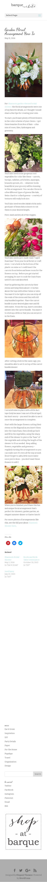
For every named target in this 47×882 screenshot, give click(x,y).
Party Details (10, 741)
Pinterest (9, 798)
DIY (6, 737)
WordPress (24, 878)
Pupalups (9, 754)
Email (7, 802)
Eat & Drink (10, 729)
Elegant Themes (24, 875)
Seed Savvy (9, 571)
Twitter (8, 786)
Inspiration (10, 733)
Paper (7, 745)
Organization (10, 762)
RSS (6, 806)
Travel (7, 758)
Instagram (9, 794)
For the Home (11, 749)
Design (8, 766)
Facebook (9, 790)
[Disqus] (23, 615)
